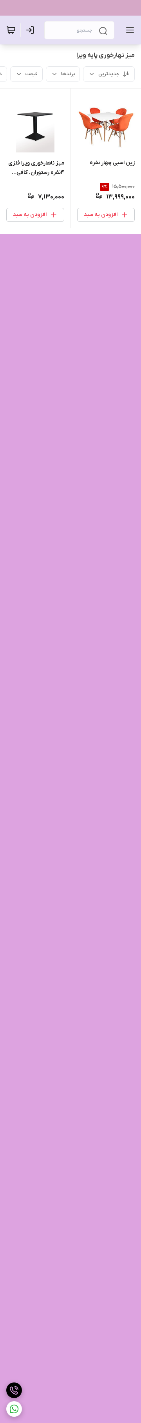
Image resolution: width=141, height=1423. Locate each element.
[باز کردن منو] (128, 30)
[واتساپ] (14, 1409)
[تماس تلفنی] (14, 1390)
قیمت (31, 74)
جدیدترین (108, 74)
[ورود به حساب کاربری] (31, 30)
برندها (68, 74)
